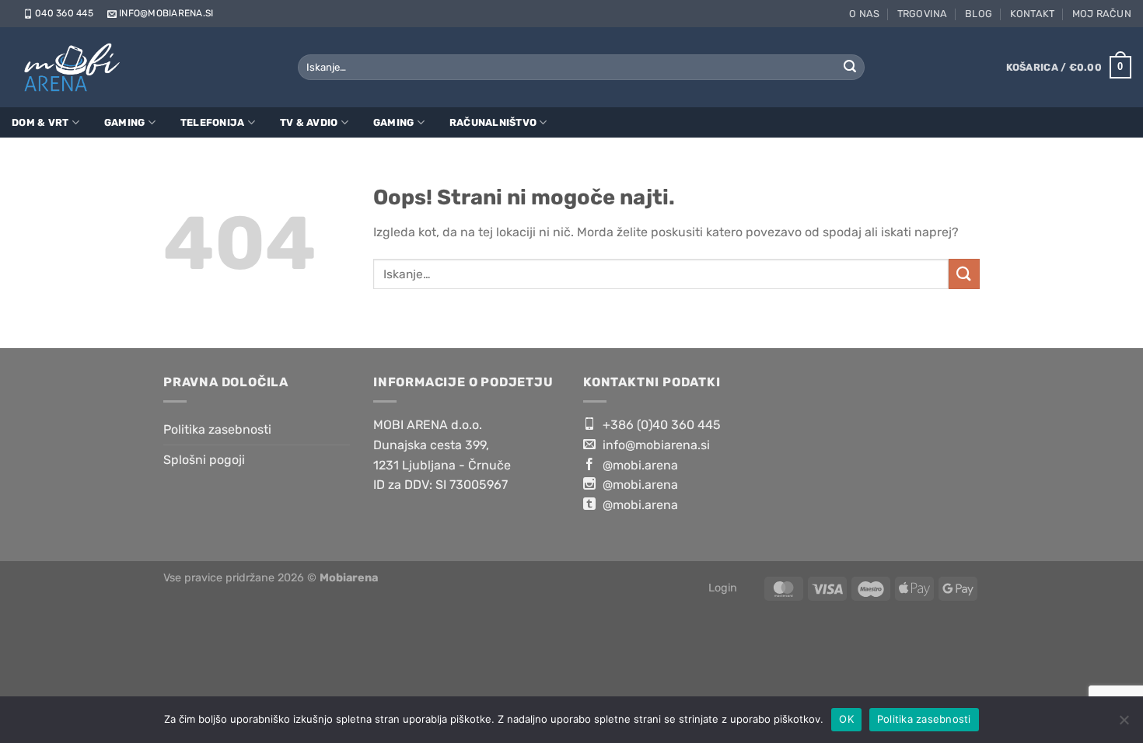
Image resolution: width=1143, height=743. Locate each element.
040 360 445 (64, 13)
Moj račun (1101, 13)
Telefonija (212, 122)
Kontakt (1032, 13)
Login (722, 588)
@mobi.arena (638, 465)
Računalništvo (493, 122)
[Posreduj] (850, 67)
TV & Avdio (309, 122)
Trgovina (922, 13)
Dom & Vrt (40, 122)
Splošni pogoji (204, 459)
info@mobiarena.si (166, 13)
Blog (978, 13)
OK (846, 719)
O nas (864, 13)
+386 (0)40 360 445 (660, 424)
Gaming (124, 122)
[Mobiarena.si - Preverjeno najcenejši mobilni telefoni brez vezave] (76, 67)
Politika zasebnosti (217, 429)
